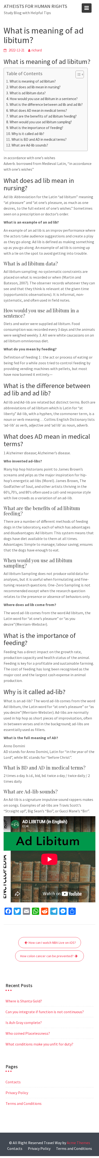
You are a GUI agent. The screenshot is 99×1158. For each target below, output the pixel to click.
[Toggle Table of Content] (77, 74)
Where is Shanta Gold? (24, 1001)
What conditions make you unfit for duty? (39, 1044)
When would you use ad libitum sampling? (41, 122)
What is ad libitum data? (28, 93)
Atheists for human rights (35, 6)
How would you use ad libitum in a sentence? (44, 98)
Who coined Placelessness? (28, 1033)
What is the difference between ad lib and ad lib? (46, 104)
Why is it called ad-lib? (28, 133)
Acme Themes (78, 1142)
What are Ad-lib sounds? (30, 145)
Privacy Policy (17, 1092)
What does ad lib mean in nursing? (35, 87)
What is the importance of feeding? (36, 127)
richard (36, 50)
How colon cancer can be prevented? (47, 956)
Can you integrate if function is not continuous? (45, 1011)
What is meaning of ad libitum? (33, 81)
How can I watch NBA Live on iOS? (52, 942)
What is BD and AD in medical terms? (39, 139)
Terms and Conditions (24, 1103)
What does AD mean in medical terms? (38, 110)
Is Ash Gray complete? (24, 1022)
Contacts (13, 1081)
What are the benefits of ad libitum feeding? (43, 116)
